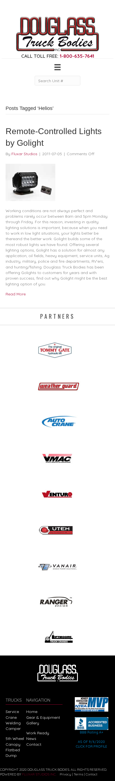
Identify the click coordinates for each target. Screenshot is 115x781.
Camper (13, 728)
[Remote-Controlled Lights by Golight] (30, 181)
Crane (11, 717)
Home (31, 711)
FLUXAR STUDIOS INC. (39, 774)
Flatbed (13, 749)
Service (12, 711)
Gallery (32, 722)
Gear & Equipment (43, 717)
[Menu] (57, 67)
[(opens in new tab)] (57, 348)
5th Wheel (15, 738)
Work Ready (37, 732)
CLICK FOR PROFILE (91, 746)
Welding (13, 722)
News (31, 738)
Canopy (13, 744)
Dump (11, 755)
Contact (33, 744)
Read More (16, 294)
